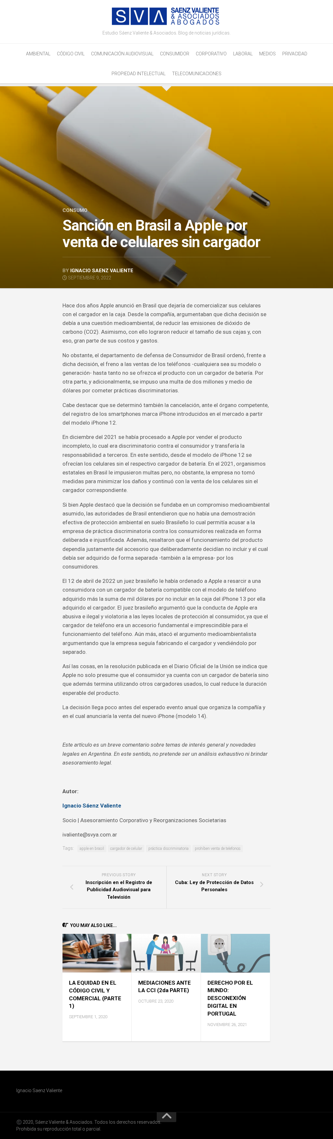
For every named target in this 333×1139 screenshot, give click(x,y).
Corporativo (211, 53)
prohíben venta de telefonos (218, 848)
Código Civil (71, 53)
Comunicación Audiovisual (122, 53)
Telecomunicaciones (196, 73)
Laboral (243, 53)
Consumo (74, 210)
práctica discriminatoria (168, 848)
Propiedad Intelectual (139, 73)
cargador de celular (126, 848)
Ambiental (38, 53)
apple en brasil (92, 848)
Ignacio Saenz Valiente (101, 271)
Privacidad (294, 53)
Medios (267, 53)
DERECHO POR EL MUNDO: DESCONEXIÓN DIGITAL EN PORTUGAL (230, 998)
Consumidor (174, 53)
